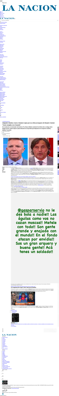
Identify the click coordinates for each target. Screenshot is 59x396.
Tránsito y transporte (3, 25)
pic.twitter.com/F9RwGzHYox (18, 186)
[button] (29, 67)
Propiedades (2, 34)
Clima (1, 26)
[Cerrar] (14, 18)
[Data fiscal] (2, 394)
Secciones (2, 13)
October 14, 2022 (24, 187)
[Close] (2, 329)
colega (31, 168)
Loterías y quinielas (3, 71)
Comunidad (2, 48)
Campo (1, 33)
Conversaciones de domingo (4, 86)
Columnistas (2, 55)
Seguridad (1, 45)
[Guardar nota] (2, 168)
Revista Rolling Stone (3, 96)
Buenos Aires (2, 44)
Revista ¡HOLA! (2, 93)
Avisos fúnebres (2, 83)
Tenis (1, 61)
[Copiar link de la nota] (2, 170)
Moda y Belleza (2, 73)
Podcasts (1, 72)
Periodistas (14, 312)
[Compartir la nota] (2, 169)
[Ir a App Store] (4, 384)
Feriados (1, 70)
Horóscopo (2, 69)
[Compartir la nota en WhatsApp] (3, 169)
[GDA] (4, 391)
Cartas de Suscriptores (3, 56)
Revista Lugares (2, 94)
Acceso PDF (2, 81)
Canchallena (2, 62)
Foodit (2, 14)
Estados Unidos (2, 41)
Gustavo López (14, 311)
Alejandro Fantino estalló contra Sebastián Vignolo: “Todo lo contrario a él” (23, 286)
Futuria (1, 31)
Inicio (2, 11)
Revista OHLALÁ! (2, 92)
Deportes (8, 121)
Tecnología (2, 68)
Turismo (1, 67)
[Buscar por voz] (58, 20)
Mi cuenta (2, 17)
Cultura (1, 47)
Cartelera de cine (3, 77)
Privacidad (17, 388)
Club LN (2, 15)
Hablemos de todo (3, 51)
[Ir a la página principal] (29, 10)
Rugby (1, 60)
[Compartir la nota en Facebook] (2, 172)
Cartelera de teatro (3, 78)
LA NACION (4, 121)
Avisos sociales (2, 84)
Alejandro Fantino (14, 310)
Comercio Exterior (3, 35)
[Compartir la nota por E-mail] (4, 172)
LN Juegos (1, 66)
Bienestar (1, 49)
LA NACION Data (2, 27)
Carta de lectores (3, 85)
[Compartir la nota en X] (3, 172)
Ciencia (1, 50)
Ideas (1, 89)
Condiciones (13, 388)
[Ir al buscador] (3, 4)
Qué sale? (1, 76)
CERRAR (1, 0)
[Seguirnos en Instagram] (2, 376)
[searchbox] (29, 20)
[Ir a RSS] (2, 379)
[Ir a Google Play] (4, 382)
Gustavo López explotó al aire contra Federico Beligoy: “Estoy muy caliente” (23, 176)
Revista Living (2, 95)
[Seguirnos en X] (2, 373)
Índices (1, 37)
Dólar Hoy (1, 32)
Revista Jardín (2, 97)
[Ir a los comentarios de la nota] (3, 168)
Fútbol (1, 59)
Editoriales (1, 54)
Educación (1, 46)
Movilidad (1, 36)
